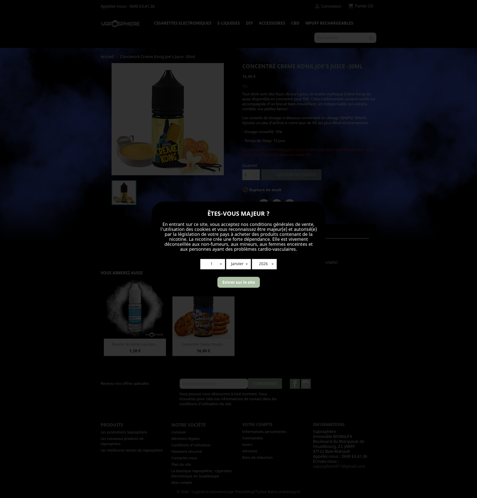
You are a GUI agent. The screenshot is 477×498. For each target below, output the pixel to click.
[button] (212, 264)
